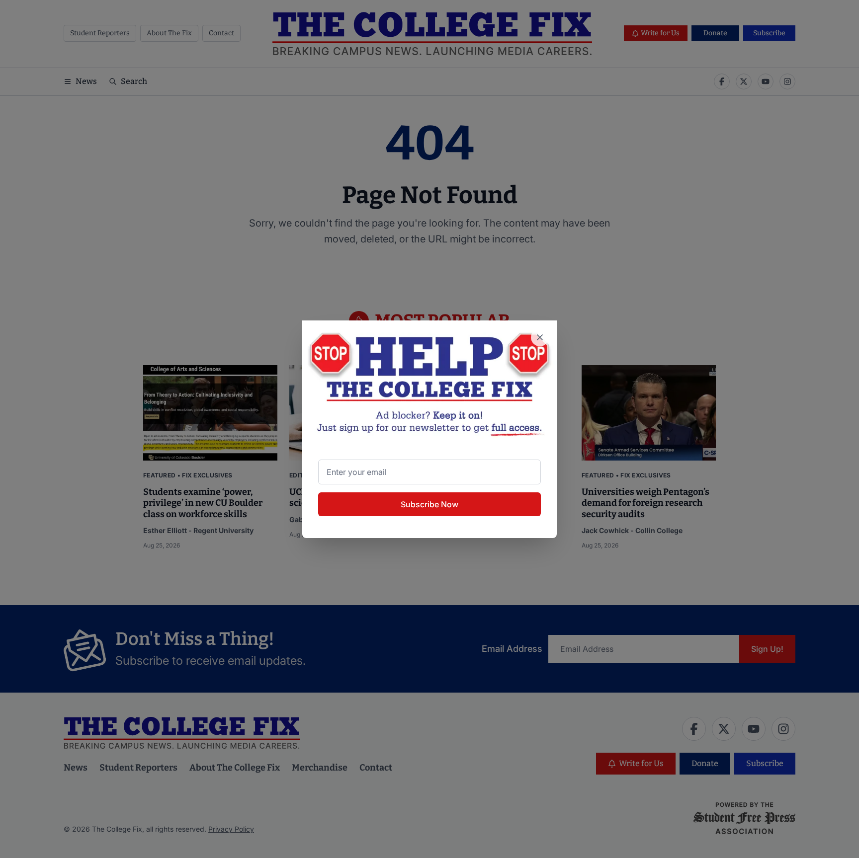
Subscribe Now (429, 504)
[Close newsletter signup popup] (540, 337)
